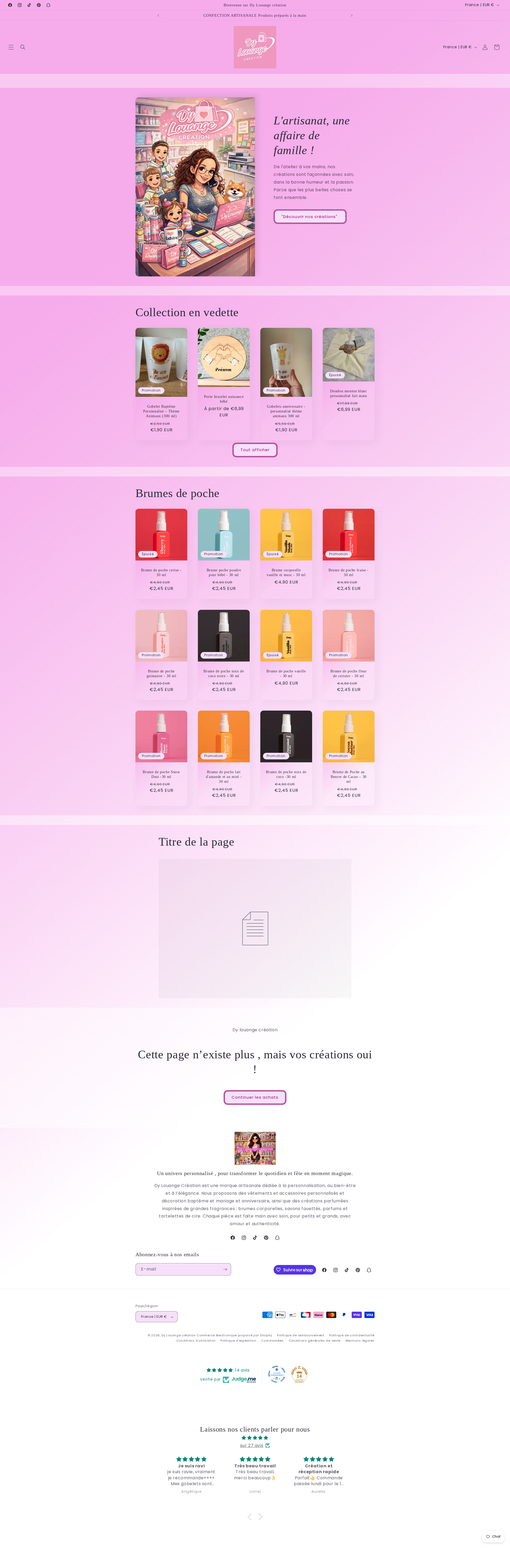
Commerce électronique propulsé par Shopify (234, 1335)
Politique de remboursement (300, 1335)
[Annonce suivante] (352, 15)
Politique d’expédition (238, 1341)
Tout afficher (255, 450)
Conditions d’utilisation (196, 1341)
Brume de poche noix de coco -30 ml (286, 774)
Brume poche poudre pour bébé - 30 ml (224, 572)
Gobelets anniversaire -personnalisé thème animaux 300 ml (286, 411)
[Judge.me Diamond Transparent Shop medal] (276, 1374)
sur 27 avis (252, 1445)
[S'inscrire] (225, 1269)
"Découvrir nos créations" (310, 216)
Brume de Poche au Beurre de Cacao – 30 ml (349, 777)
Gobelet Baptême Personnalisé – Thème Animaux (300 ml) (161, 411)
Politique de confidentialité (352, 1335)
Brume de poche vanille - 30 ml (286, 673)
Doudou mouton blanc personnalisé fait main (348, 393)
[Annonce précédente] (158, 15)
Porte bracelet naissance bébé (224, 398)
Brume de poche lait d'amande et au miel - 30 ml (224, 777)
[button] (11, 47)
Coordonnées (272, 1341)
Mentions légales (360, 1341)
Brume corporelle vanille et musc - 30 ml (286, 572)
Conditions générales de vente (315, 1341)
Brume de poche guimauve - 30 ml (161, 673)
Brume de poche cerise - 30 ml (161, 572)
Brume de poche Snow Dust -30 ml (161, 774)
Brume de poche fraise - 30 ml (349, 572)
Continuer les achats (255, 1097)
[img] (255, 1438)
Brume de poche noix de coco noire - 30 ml (223, 673)
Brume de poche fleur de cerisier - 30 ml (348, 673)
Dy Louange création (179, 1335)
